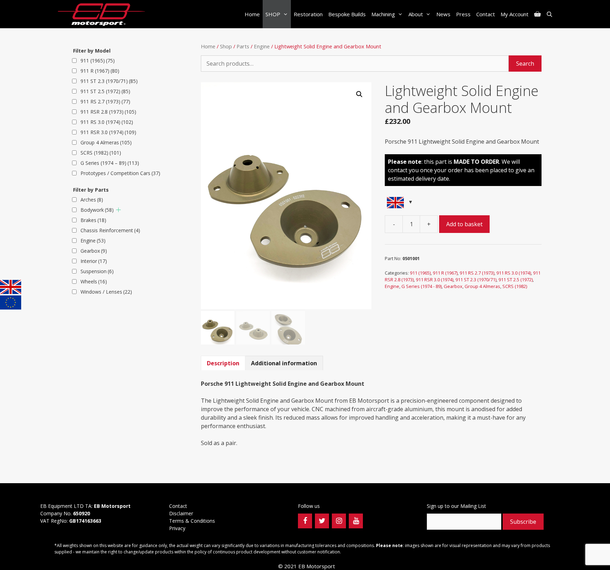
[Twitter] (322, 521)
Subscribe (523, 522)
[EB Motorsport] (103, 14)
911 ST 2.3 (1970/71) (475, 279)
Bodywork (97, 209)
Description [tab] (223, 363)
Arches (91, 199)
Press (463, 14)
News (443, 14)
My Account (514, 14)
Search (525, 63)
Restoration (308, 14)
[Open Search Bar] (549, 14)
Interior (93, 261)
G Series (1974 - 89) (421, 286)
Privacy (178, 528)
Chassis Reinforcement (110, 230)
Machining (383, 14)
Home (252, 14)
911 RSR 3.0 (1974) (434, 279)
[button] (359, 94)
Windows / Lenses (106, 291)
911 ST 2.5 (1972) (515, 279)
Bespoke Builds (347, 14)
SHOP (272, 14)
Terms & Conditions (192, 520)
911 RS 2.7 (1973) (477, 273)
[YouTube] (356, 521)
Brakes (93, 220)
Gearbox (453, 286)
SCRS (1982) (514, 286)
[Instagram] (339, 521)
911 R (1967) (445, 273)
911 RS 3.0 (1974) (513, 273)
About (415, 14)
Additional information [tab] (284, 363)
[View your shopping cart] (537, 14)
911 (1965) (420, 273)
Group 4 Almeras (482, 286)
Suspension (97, 271)
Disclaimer (181, 513)
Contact (485, 14)
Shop (226, 46)
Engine (262, 46)
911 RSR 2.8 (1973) (108, 111)
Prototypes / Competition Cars (120, 173)
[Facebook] (305, 521)
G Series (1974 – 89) (109, 163)
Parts (243, 46)
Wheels (93, 281)
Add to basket (464, 224)
